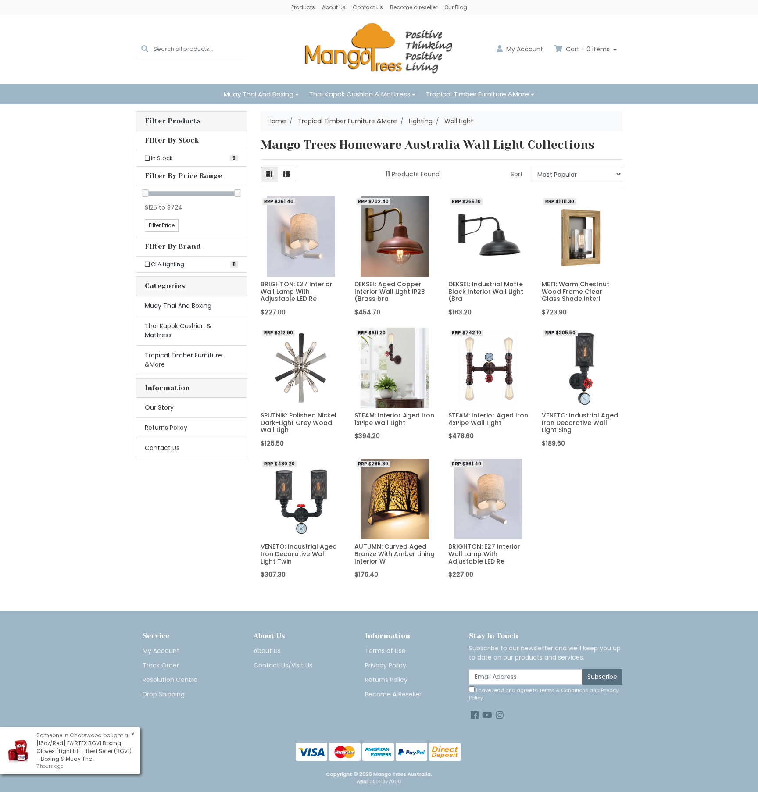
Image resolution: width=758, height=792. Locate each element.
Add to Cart (300, 270)
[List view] (286, 174)
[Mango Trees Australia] (379, 49)
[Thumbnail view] (269, 174)
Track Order (161, 665)
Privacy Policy (385, 665)
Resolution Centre (170, 679)
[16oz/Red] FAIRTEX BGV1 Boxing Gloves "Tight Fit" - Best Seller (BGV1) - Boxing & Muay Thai (84, 751)
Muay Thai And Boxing (258, 94)
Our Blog (455, 7)
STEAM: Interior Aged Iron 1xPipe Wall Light (394, 419)
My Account (161, 650)
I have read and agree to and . (544, 694)
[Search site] (145, 49)
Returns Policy (166, 427)
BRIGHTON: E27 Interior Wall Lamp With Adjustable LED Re (297, 291)
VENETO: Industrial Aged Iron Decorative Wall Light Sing (580, 423)
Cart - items (587, 49)
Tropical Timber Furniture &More (477, 94)
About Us (334, 7)
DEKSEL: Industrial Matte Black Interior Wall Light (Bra (485, 291)
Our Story (159, 407)
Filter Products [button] (173, 121)
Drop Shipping (164, 694)
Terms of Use (385, 650)
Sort (517, 174)
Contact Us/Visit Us (283, 665)
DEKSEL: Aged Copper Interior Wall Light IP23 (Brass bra (389, 291)
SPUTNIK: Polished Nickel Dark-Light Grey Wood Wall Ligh (298, 423)
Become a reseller (413, 7)
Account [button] (524, 49)
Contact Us (368, 7)
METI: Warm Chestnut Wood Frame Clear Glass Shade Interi (575, 291)
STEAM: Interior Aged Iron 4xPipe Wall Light (488, 419)
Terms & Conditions (563, 690)
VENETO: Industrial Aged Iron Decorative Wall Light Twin (299, 554)
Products (303, 7)
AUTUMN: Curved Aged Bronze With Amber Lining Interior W (394, 554)
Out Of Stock (395, 532)
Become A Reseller (393, 694)
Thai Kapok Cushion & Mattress (360, 94)
